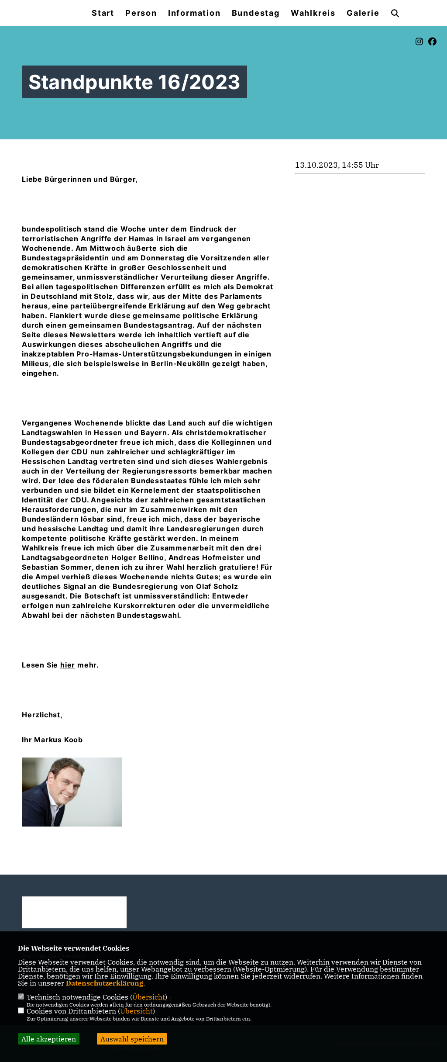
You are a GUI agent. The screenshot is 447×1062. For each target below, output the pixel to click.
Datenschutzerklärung (104, 983)
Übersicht (148, 997)
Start (103, 13)
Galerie (363, 13)
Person (141, 13)
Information (194, 13)
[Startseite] (74, 912)
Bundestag (256, 13)
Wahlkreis (313, 13)
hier (67, 665)
